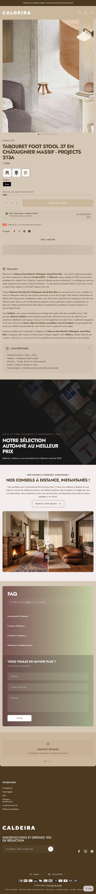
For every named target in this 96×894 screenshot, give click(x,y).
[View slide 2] (48, 761)
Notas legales (7, 792)
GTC (4, 795)
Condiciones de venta (62, 889)
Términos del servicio (38, 889)
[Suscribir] (50, 848)
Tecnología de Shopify (54, 885)
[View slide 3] (51, 761)
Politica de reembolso (10, 809)
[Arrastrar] (48, 541)
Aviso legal (73, 889)
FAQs (28, 602)
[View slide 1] (45, 761)
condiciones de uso (10, 805)
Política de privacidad (25, 889)
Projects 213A (8, 140)
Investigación (7, 788)
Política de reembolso (11, 889)
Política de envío (50, 889)
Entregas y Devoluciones (7, 800)
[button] (7, 173)
